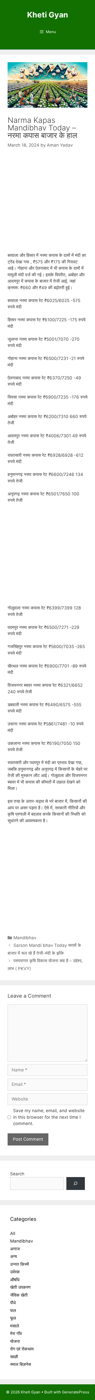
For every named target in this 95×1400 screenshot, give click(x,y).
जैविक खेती (19, 1295)
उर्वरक (15, 1271)
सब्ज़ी (14, 1356)
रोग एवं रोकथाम (22, 1348)
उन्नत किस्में (19, 1264)
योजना (15, 1341)
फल (13, 1310)
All (12, 1233)
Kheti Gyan (47, 14)
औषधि (15, 1279)
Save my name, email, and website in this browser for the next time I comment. (49, 1117)
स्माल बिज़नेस (20, 1364)
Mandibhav (24, 937)
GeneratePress (75, 1392)
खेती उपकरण (20, 1287)
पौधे (13, 1302)
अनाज (15, 1248)
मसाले (14, 1325)
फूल (13, 1318)
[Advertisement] (47, 204)
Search (17, 1173)
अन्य (13, 1256)
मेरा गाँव (16, 1333)
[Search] (75, 1183)
